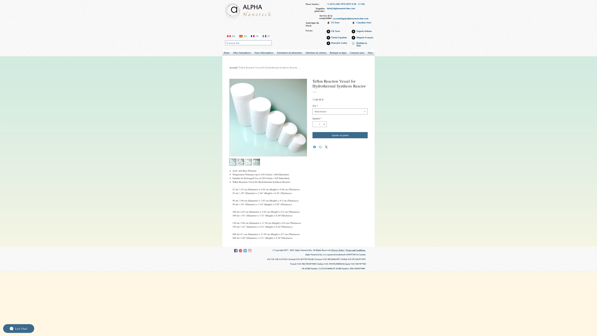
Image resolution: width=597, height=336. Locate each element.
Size (315, 105)
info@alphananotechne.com (341, 8)
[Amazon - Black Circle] (328, 31)
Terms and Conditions (356, 250)
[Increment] (324, 124)
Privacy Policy (338, 250)
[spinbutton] (319, 124)
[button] (353, 43)
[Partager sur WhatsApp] (320, 147)
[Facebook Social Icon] (235, 250)
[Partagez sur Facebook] (314, 147)
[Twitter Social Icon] (245, 250)
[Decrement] (315, 124)
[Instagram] (249, 250)
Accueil (233, 67)
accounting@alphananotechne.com (350, 18)
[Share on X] (326, 147)
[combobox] (340, 111)
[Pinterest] (240, 250)
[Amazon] (328, 23)
